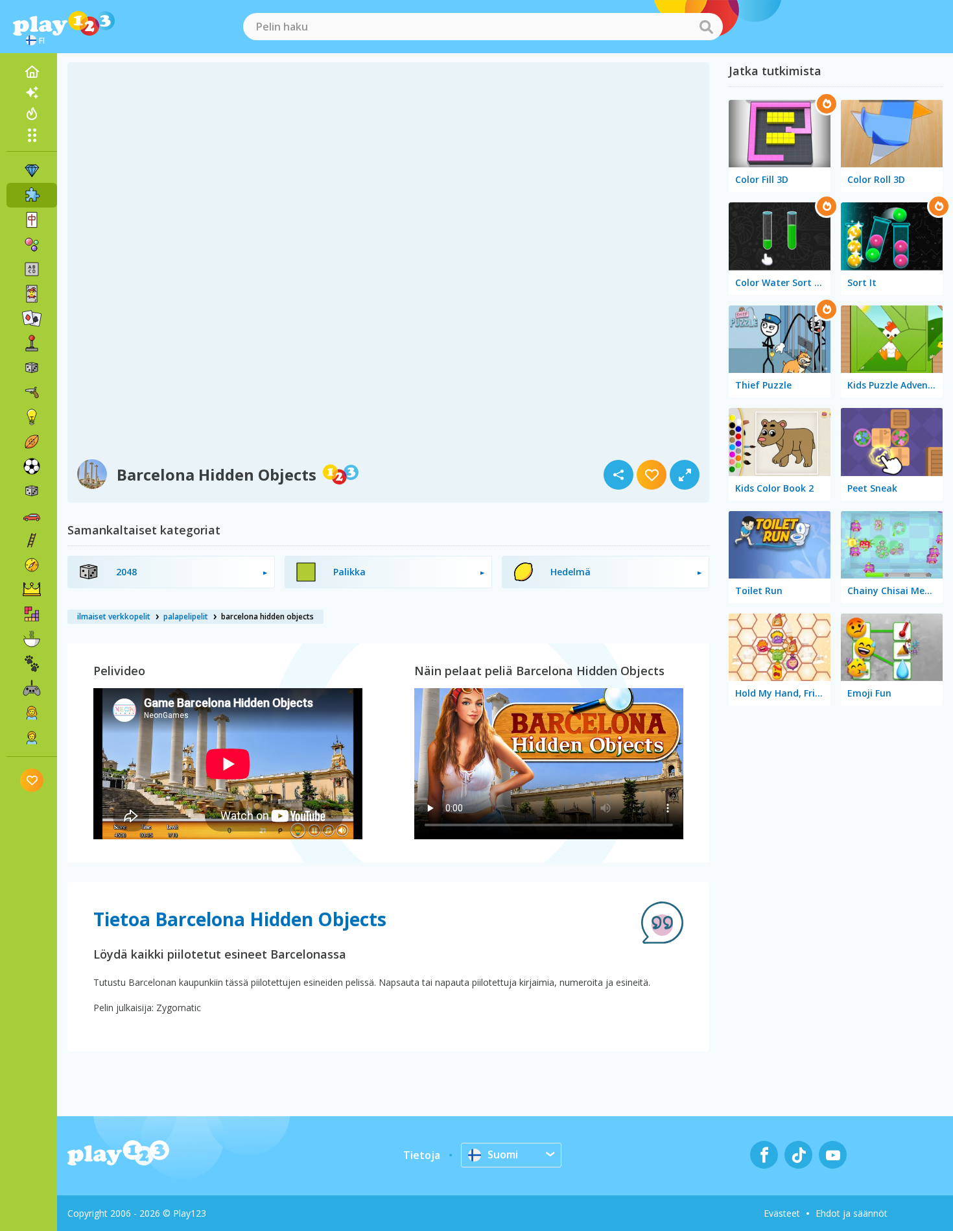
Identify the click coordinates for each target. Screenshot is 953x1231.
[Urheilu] (31, 441)
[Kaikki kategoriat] (31, 135)
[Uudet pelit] (31, 93)
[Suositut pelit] (31, 113)
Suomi (503, 1154)
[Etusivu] (31, 72)
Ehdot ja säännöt (852, 1213)
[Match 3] (31, 170)
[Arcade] (31, 343)
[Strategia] (31, 589)
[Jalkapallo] (31, 466)
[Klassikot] (31, 491)
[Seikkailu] (31, 565)
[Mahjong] (31, 220)
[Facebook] (764, 1155)
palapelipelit (185, 616)
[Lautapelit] (31, 367)
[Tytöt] (31, 712)
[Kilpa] (31, 515)
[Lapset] (31, 737)
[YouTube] (833, 1155)
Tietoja (421, 1155)
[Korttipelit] (31, 293)
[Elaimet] (31, 663)
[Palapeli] (31, 195)
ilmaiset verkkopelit (113, 616)
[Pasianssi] (31, 318)
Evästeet (782, 1213)
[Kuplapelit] (31, 244)
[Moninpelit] (31, 688)
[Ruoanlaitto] (31, 639)
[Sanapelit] (31, 269)
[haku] (706, 26)
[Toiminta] (31, 392)
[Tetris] (31, 614)
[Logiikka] (31, 417)
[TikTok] (798, 1155)
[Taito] (31, 540)
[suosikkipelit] (32, 780)
